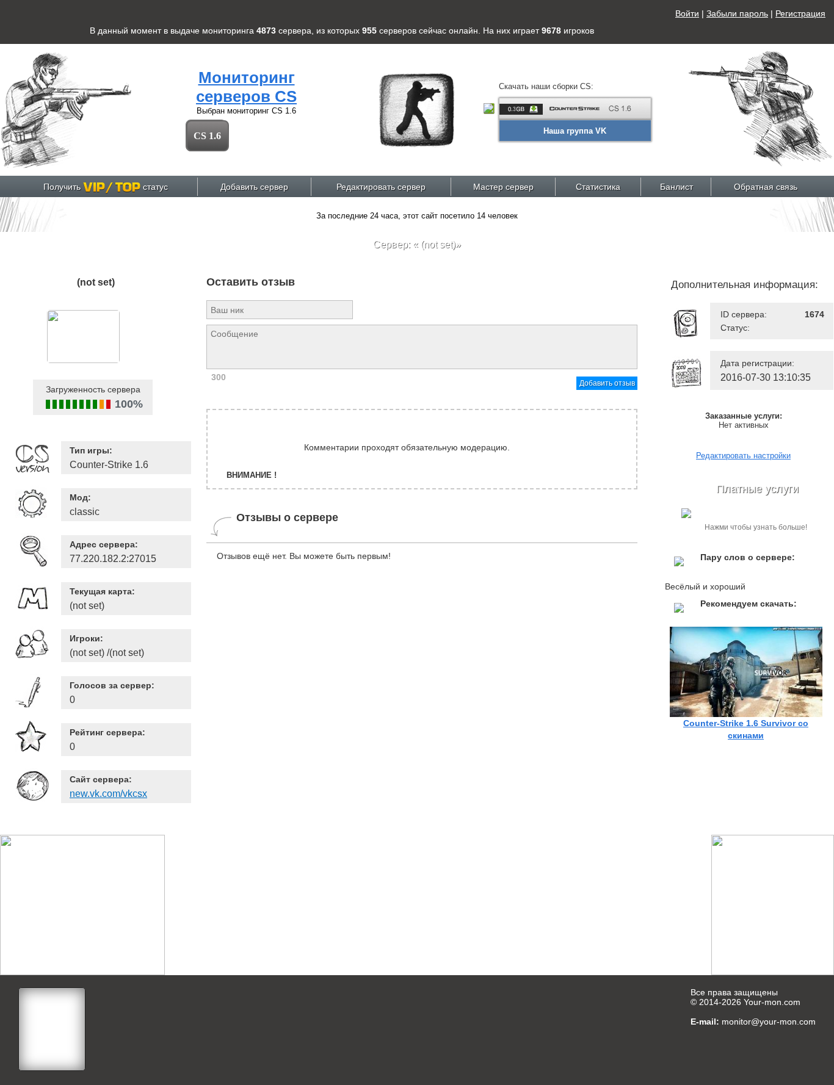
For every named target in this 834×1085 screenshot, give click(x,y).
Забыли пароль (737, 13)
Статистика (598, 187)
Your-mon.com (772, 1002)
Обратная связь (765, 187)
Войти (687, 13)
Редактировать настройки (743, 455)
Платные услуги (757, 489)
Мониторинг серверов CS (246, 87)
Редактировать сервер (381, 187)
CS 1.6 (207, 136)
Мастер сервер (503, 187)
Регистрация (800, 13)
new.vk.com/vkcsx (108, 793)
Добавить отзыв (607, 383)
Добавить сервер (254, 187)
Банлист (676, 187)
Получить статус (105, 187)
